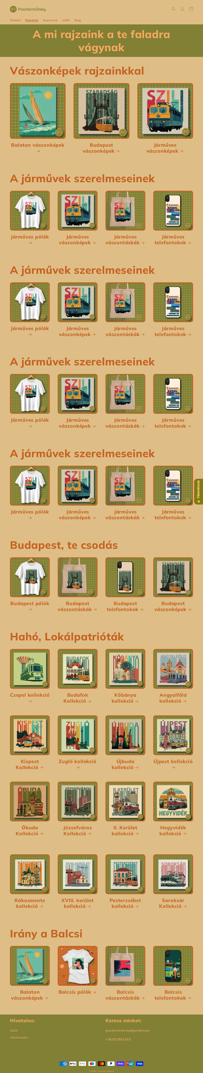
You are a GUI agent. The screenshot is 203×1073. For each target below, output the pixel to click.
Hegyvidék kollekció (172, 830)
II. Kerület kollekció (124, 830)
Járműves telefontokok (170, 240)
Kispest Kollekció (27, 764)
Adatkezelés (19, 1037)
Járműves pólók (30, 237)
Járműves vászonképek (162, 148)
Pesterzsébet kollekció (125, 903)
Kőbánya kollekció (124, 698)
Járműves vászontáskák (122, 240)
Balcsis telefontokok (170, 995)
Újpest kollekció (173, 761)
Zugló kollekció (77, 761)
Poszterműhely (106, 1071)
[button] (173, 9)
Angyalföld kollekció (173, 698)
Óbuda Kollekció (27, 830)
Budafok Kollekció (75, 698)
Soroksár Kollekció (171, 903)
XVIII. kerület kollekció (77, 903)
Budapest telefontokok (123, 606)
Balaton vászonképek (37, 145)
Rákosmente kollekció (29, 903)
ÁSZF (14, 1030)
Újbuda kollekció (123, 764)
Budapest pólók (29, 603)
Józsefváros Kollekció (77, 830)
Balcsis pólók (74, 992)
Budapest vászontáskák (75, 606)
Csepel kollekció (30, 695)
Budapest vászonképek (99, 148)
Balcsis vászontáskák (122, 995)
